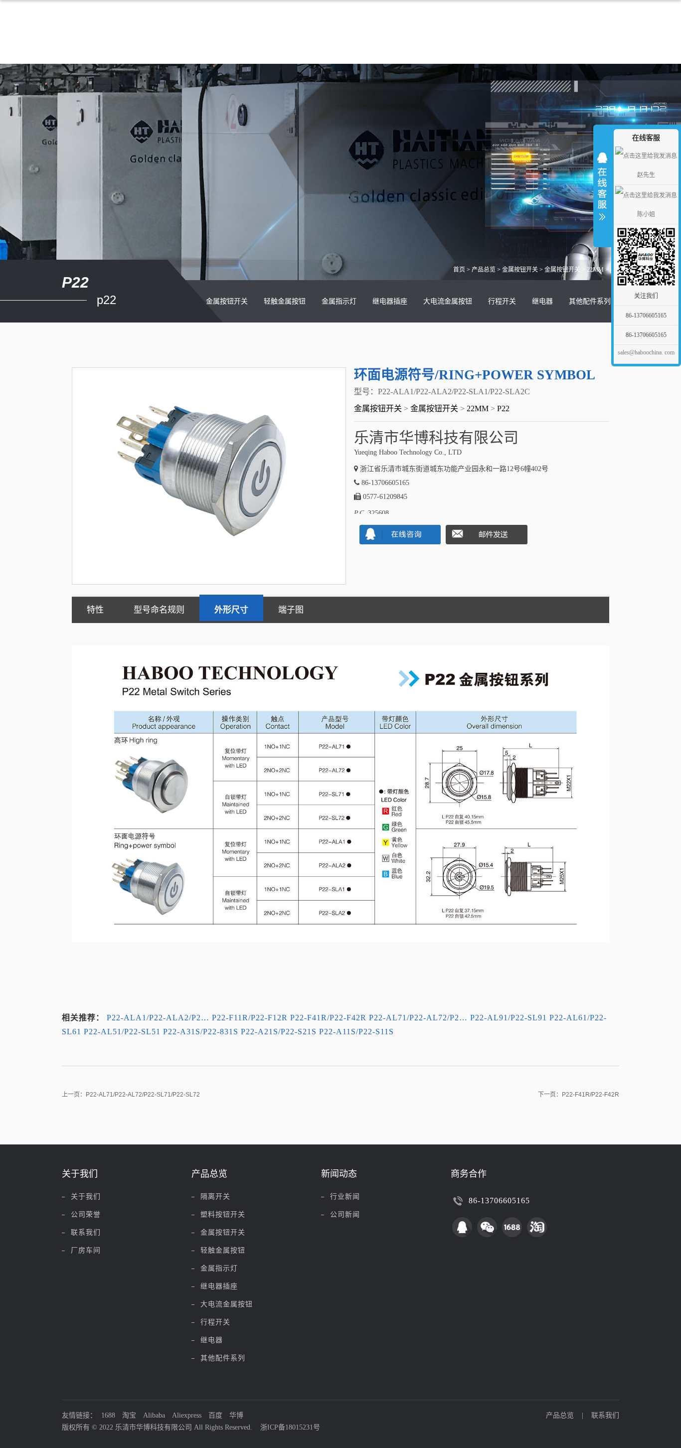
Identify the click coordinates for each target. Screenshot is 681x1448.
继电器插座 (389, 301)
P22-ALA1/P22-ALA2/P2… (158, 1017)
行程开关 (502, 301)
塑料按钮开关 (222, 1214)
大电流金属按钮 (447, 301)
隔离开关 (215, 1196)
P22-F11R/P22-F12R (250, 1017)
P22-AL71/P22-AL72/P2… (418, 1017)
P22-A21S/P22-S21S (279, 1031)
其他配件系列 (590, 301)
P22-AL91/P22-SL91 (508, 1017)
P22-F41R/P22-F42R (328, 1017)
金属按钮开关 (520, 269)
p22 (503, 408)
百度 (215, 1415)
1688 (108, 1415)
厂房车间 (86, 1250)
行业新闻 (345, 1196)
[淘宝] (537, 1227)
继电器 (542, 301)
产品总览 (484, 269)
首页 (459, 269)
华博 (236, 1415)
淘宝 (129, 1415)
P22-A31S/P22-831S (200, 1031)
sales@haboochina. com (646, 352)
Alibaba (154, 1415)
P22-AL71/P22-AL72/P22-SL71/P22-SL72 (143, 1094)
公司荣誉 (86, 1214)
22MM (595, 269)
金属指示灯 (339, 301)
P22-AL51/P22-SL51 (122, 1031)
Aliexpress (186, 1415)
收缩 (602, 184)
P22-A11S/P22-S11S (356, 1031)
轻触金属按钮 (285, 301)
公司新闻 (345, 1214)
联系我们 (86, 1232)
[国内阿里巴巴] (512, 1227)
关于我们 (86, 1196)
